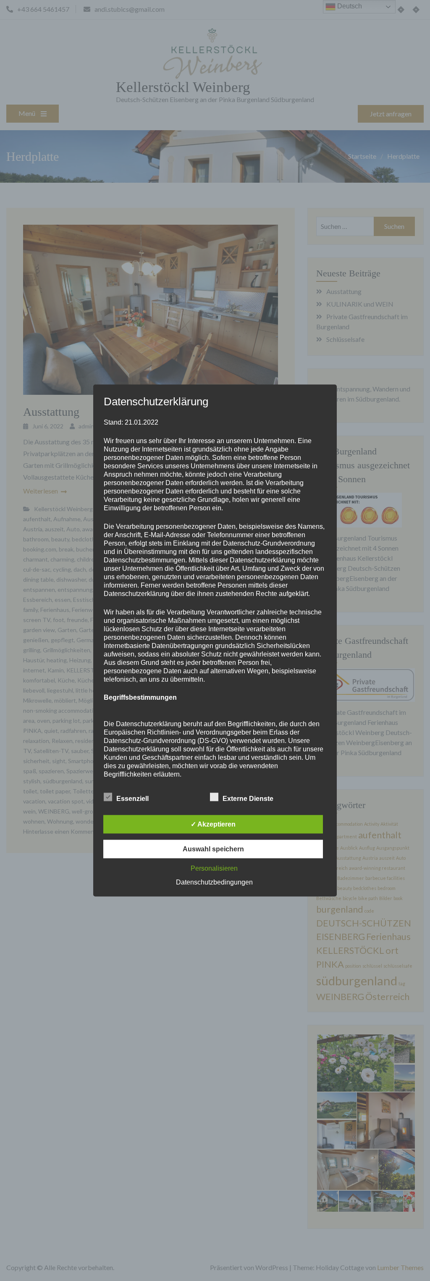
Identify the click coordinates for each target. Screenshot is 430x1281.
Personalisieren (214, 868)
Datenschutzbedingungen (214, 882)
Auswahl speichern (213, 849)
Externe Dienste (248, 798)
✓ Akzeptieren (213, 824)
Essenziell (132, 798)
